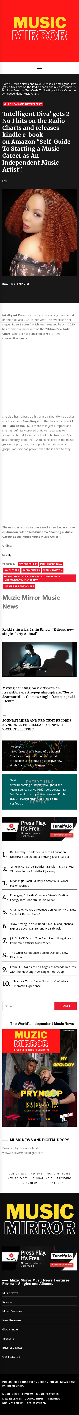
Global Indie (10, 1329)
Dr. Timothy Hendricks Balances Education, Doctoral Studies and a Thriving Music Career (39, 854)
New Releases (11, 1320)
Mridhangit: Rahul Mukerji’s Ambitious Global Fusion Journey (39, 883)
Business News (12, 1347)
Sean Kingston (52, 570)
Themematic (15, 1385)
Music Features (12, 1311)
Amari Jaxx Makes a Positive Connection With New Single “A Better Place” (43, 911)
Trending (8, 1338)
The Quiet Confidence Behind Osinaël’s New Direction (39, 955)
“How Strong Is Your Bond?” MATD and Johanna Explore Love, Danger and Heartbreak (41, 926)
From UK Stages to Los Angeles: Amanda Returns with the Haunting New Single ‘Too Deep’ (43, 969)
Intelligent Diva (51, 564)
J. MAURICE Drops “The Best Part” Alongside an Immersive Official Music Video (41, 940)
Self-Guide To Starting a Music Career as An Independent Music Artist (32, 578)
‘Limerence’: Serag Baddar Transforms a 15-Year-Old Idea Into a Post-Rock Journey (43, 869)
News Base (67, 1382)
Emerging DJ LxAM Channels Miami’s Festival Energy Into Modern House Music (39, 897)
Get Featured (11, 1357)
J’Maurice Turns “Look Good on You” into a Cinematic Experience (40, 983)
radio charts (31, 570)
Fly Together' (28, 564)
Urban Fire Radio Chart (19, 586)
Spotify (7, 554)
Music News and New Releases (23, 104)
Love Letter (11, 570)
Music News (10, 1293)
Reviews (8, 1302)
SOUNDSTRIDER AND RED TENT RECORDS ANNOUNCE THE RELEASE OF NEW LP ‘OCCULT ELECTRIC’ (37, 725)
